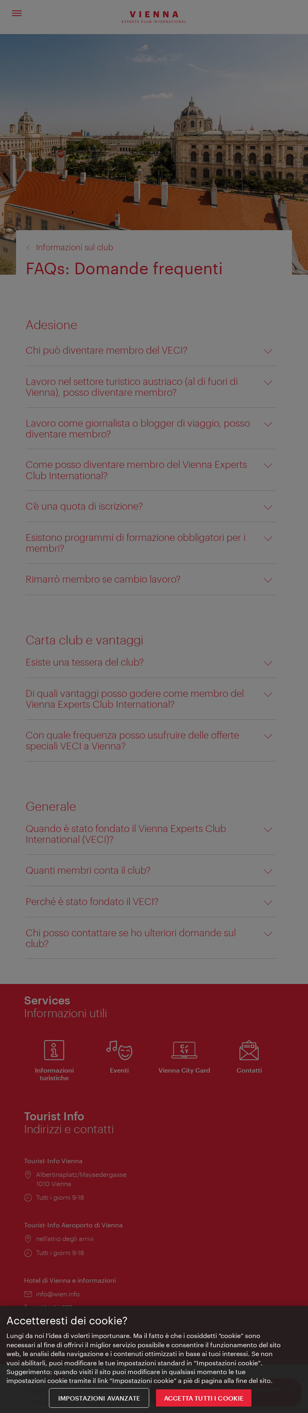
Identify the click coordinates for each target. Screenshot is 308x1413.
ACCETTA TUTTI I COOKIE (204, 1398)
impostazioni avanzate (99, 1398)
